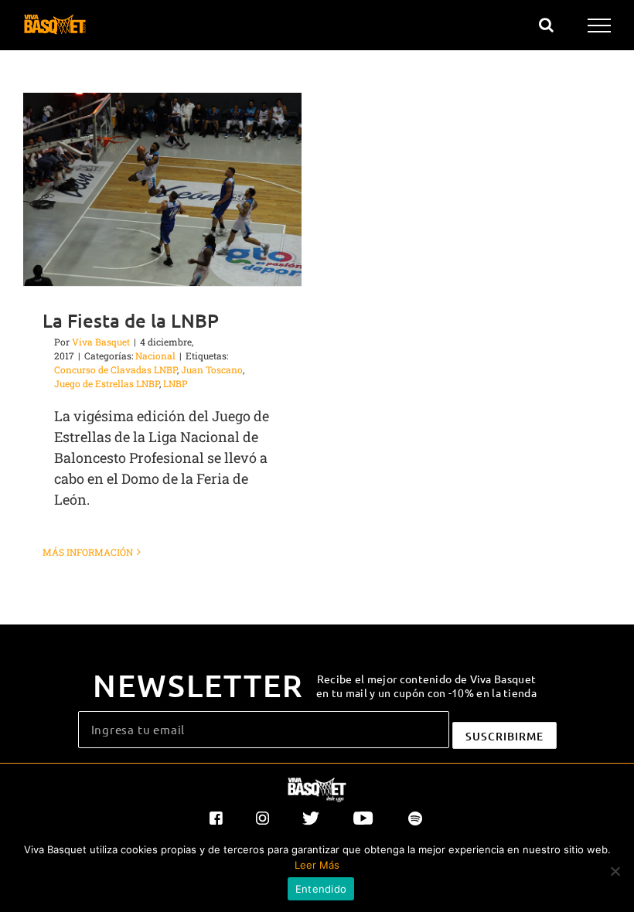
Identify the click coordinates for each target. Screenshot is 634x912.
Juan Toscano (212, 369)
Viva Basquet (101, 341)
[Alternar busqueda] (546, 24)
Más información (88, 552)
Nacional (155, 355)
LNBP (175, 383)
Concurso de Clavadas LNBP (115, 369)
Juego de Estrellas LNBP (106, 383)
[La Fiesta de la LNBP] (162, 189)
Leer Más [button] (317, 865)
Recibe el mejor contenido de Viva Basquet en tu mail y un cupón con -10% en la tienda (426, 685)
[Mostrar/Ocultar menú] (600, 25)
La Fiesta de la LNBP (131, 320)
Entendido (320, 889)
